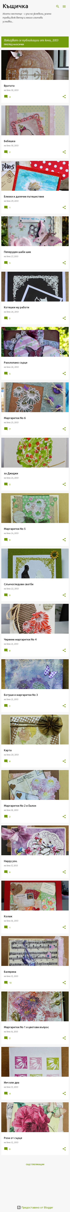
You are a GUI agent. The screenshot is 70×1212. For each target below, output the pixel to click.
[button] (64, 97)
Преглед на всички (14, 44)
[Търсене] (58, 6)
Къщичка (15, 6)
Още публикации (35, 1164)
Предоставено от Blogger (37, 1207)
